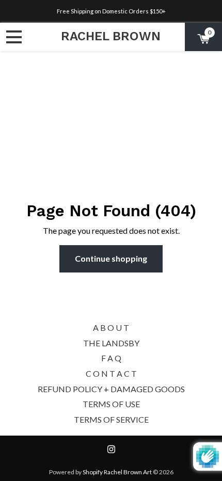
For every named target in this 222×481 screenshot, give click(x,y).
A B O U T (111, 327)
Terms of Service (111, 419)
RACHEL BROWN (111, 36)
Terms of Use (111, 404)
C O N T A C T (111, 373)
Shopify (93, 472)
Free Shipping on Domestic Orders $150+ (111, 11)
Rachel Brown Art (128, 472)
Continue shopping (111, 258)
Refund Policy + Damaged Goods (111, 389)
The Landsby (111, 343)
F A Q (111, 358)
